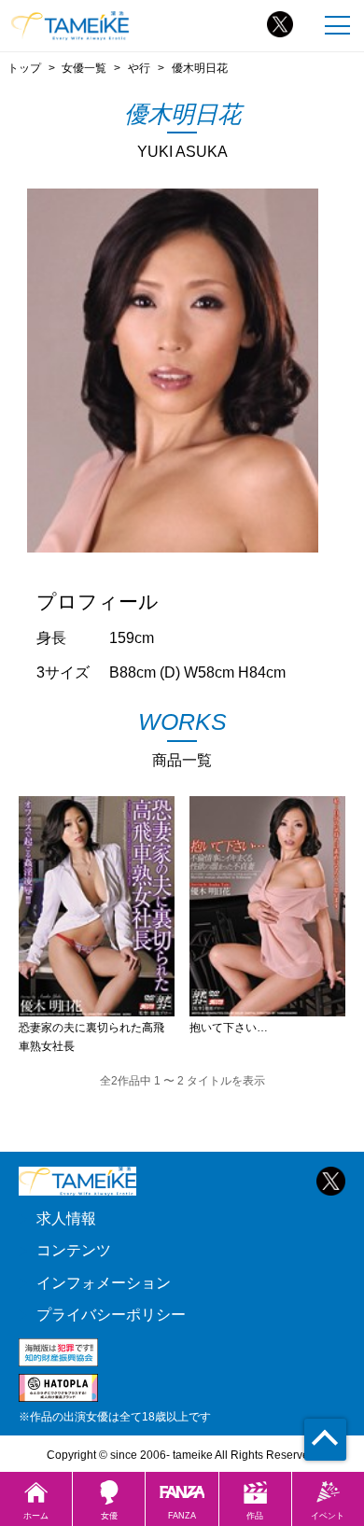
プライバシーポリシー (111, 1315)
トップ (24, 68)
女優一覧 (84, 68)
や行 (139, 68)
